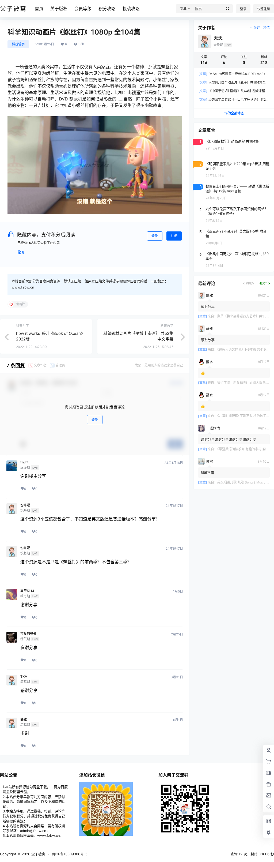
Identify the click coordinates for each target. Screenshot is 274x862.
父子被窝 (37, 854)
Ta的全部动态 (234, 113)
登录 (243, 9)
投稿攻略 (131, 8)
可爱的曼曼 (28, 633)
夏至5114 (27, 591)
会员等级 (83, 8)
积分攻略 (107, 8)
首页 (39, 8)
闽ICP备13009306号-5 (69, 854)
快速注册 (263, 9)
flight (24, 462)
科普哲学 (18, 44)
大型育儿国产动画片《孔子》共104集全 (232, 82)
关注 (257, 28)
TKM (24, 676)
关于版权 (58, 8)
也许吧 (25, 505)
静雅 (23, 719)
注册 (174, 236)
